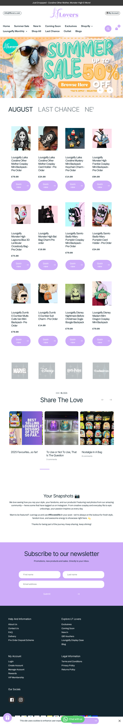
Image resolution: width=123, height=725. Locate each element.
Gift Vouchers (68, 636)
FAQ (10, 632)
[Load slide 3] (36, 90)
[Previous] (102, 399)
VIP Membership (16, 677)
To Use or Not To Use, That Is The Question (61, 453)
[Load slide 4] (47, 90)
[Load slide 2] (25, 90)
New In (65, 632)
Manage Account (16, 669)
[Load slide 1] (14, 90)
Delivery (12, 636)
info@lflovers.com (12, 13)
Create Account (15, 665)
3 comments (51, 459)
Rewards (12, 673)
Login (11, 661)
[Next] (110, 399)
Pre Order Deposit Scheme (21, 640)
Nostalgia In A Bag (92, 452)
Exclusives (67, 624)
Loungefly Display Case (73, 640)
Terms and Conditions (72, 661)
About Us (12, 624)
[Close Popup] (120, 721)
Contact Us (13, 628)
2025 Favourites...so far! (24, 452)
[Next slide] (110, 90)
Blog (64, 644)
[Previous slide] (100, 90)
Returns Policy (68, 669)
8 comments (87, 456)
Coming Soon (68, 628)
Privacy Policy (68, 665)
